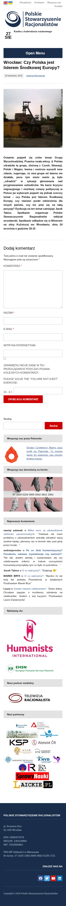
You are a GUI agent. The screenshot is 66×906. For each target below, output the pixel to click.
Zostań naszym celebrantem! (30, 588)
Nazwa (9, 312)
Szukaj (7, 418)
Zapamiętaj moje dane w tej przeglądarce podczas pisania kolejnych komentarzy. (27, 369)
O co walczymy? (31, 570)
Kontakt (58, 6)
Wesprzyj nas (54, 2)
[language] (6, 2)
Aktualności (26, 2)
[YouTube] (53, 878)
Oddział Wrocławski (35, 76)
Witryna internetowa (20, 345)
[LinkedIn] (59, 878)
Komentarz (13, 265)
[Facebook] (40, 878)
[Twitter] (47, 878)
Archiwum (39, 2)
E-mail (9, 328)
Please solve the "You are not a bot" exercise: (31, 380)
